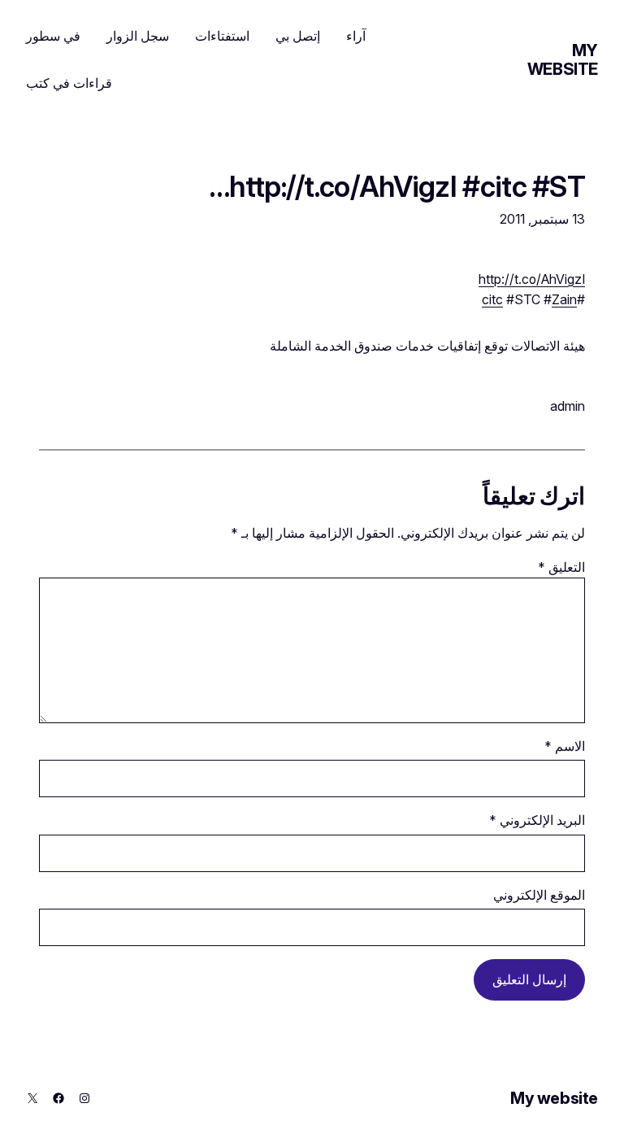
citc (492, 299)
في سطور (53, 36)
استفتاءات (222, 36)
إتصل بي (297, 36)
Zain (564, 299)
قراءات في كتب (69, 83)
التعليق (561, 567)
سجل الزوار (137, 36)
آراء (356, 36)
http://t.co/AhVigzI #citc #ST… (397, 186)
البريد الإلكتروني (537, 820)
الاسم (564, 746)
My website (562, 60)
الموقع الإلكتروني (539, 895)
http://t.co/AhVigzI (532, 279)
